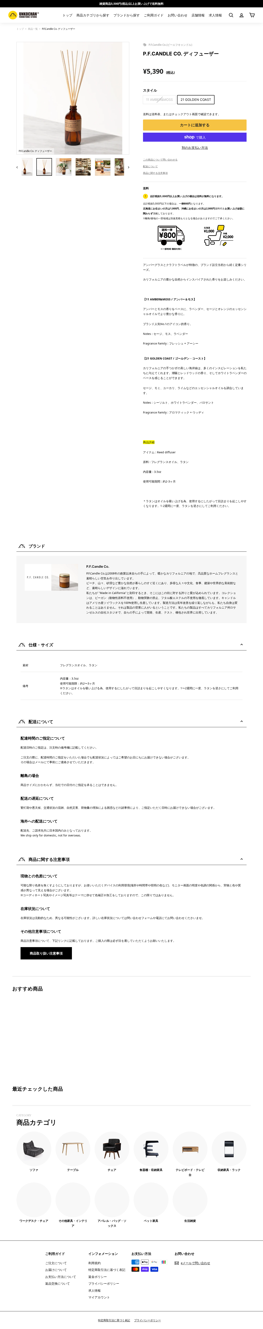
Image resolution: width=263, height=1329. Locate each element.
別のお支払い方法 (195, 147)
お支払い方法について (60, 1277)
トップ (67, 15)
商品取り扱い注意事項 (46, 953)
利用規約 (94, 1263)
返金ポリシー (97, 1277)
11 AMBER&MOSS (159, 100)
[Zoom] (73, 98)
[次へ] (126, 167)
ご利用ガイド (154, 15)
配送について (150, 166)
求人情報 (215, 15)
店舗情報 (198, 15)
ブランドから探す (126, 15)
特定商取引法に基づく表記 (106, 1270)
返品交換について (57, 1283)
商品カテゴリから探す (92, 15)
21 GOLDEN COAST (196, 100)
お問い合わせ (177, 15)
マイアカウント (99, 1297)
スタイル (150, 90)
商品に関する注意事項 (155, 173)
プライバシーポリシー (103, 1283)
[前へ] (19, 167)
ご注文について (56, 1263)
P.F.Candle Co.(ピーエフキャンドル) (170, 45)
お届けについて (56, 1270)
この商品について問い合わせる (160, 159)
